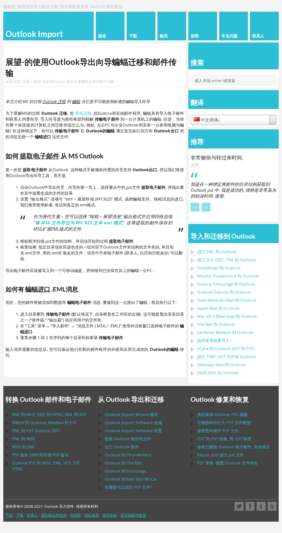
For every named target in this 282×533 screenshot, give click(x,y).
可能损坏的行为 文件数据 (224, 422)
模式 (131, 414)
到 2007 (36, 430)
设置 (133, 430)
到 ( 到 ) (225, 348)
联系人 (32, 515)
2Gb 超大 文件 (220, 454)
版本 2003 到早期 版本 (40, 454)
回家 (26, 81)
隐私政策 (91, 515)
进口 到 (216, 251)
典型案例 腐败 (222, 414)
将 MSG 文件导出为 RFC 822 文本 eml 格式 (79, 223)
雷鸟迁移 (83, 113)
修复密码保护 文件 (218, 430)
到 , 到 (44, 422)
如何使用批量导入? (214, 340)
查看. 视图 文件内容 (227, 463)
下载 (20, 515)
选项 (133, 422)
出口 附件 (122, 446)
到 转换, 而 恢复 (224, 438)
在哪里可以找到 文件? (128, 487)
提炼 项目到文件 (128, 438)
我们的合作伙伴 (54, 515)
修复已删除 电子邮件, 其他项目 (233, 446)
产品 (9, 515)
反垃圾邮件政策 (133, 515)
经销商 (75, 515)
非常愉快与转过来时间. (217, 157)
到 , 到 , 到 (49, 414)
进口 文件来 (226, 356)
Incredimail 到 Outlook (219, 268)
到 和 (131, 479)
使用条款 (109, 515)
